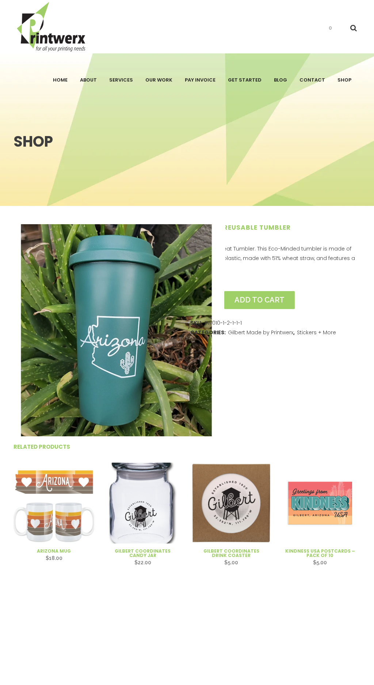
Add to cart (259, 300)
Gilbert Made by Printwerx (260, 332)
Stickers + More (316, 332)
